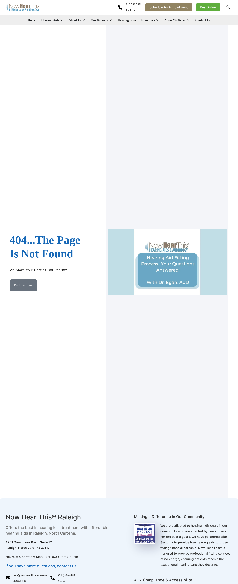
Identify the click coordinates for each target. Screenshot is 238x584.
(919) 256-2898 (66, 575)
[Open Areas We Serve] (188, 20)
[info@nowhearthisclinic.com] (8, 578)
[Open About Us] (83, 20)
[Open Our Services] (110, 20)
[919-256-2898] (120, 7)
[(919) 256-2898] (52, 578)
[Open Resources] (157, 20)
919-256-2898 (134, 4)
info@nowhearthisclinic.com (30, 575)
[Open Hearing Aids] (61, 20)
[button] (228, 7)
